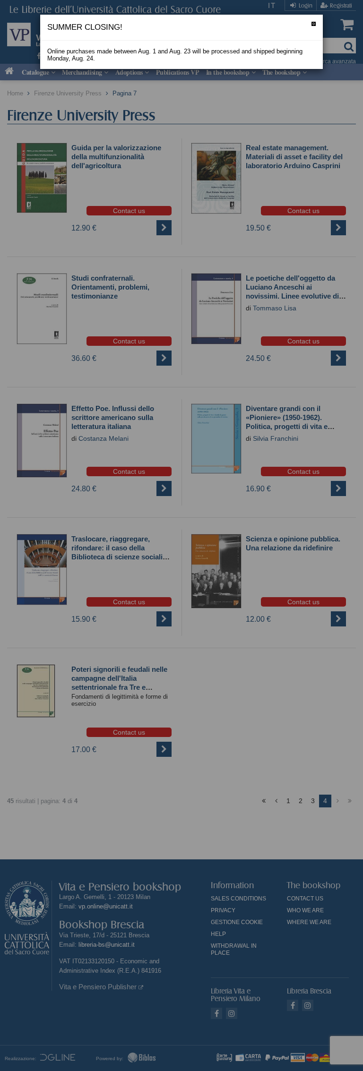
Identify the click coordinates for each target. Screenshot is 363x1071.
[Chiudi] (313, 24)
